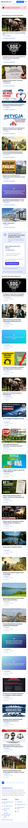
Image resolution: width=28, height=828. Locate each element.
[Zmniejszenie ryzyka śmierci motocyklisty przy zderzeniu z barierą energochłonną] (14, 52)
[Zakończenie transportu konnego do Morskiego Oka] (14, 29)
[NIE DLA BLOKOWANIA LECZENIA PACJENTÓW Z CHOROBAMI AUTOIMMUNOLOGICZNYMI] (14, 100)
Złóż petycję (20, 1)
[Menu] (26, 2)
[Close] (25, 8)
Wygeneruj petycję (13, 263)
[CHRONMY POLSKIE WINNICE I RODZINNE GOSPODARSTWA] (14, 76)
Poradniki (4, 799)
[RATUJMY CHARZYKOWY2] (14, 218)
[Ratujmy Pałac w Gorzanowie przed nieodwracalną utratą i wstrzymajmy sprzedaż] (14, 171)
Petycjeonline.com (6, 1)
